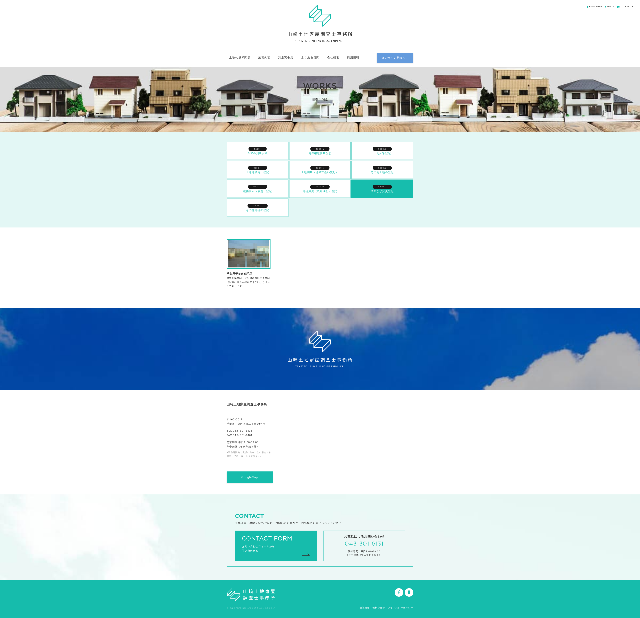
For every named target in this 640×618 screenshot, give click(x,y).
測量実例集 (285, 57)
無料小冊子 (378, 607)
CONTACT (627, 7)
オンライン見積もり (395, 57)
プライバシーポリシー (400, 607)
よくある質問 (310, 57)
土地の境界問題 (239, 57)
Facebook (595, 7)
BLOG (610, 7)
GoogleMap (249, 477)
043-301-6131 (364, 544)
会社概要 (333, 57)
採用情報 (353, 57)
